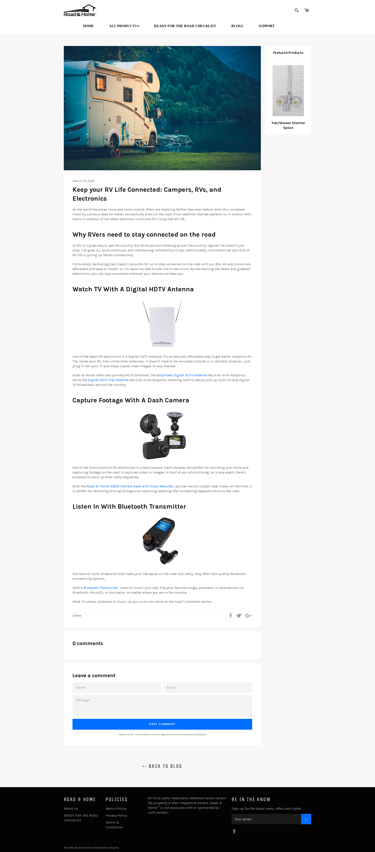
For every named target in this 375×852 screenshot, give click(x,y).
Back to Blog (164, 766)
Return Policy (116, 808)
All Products (123, 26)
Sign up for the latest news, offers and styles (266, 808)
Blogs (237, 26)
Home (88, 26)
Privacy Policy (116, 815)
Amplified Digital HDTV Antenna (182, 375)
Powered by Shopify (106, 847)
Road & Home (84, 847)
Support (266, 26)
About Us (71, 808)
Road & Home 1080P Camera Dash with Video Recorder (130, 486)
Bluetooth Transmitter (100, 588)
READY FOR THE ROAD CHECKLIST (185, 26)
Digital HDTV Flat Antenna (108, 380)
